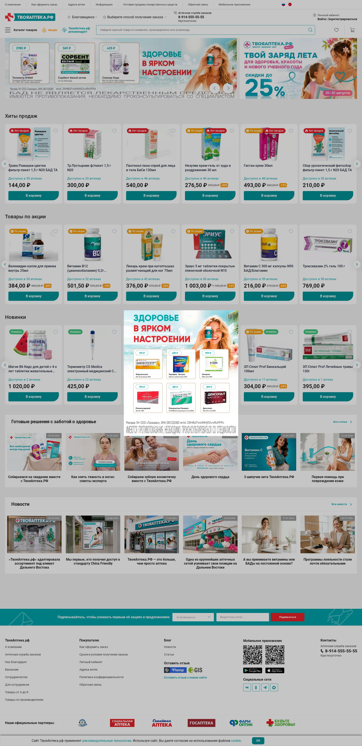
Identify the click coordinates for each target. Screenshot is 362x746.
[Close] (233, 314)
